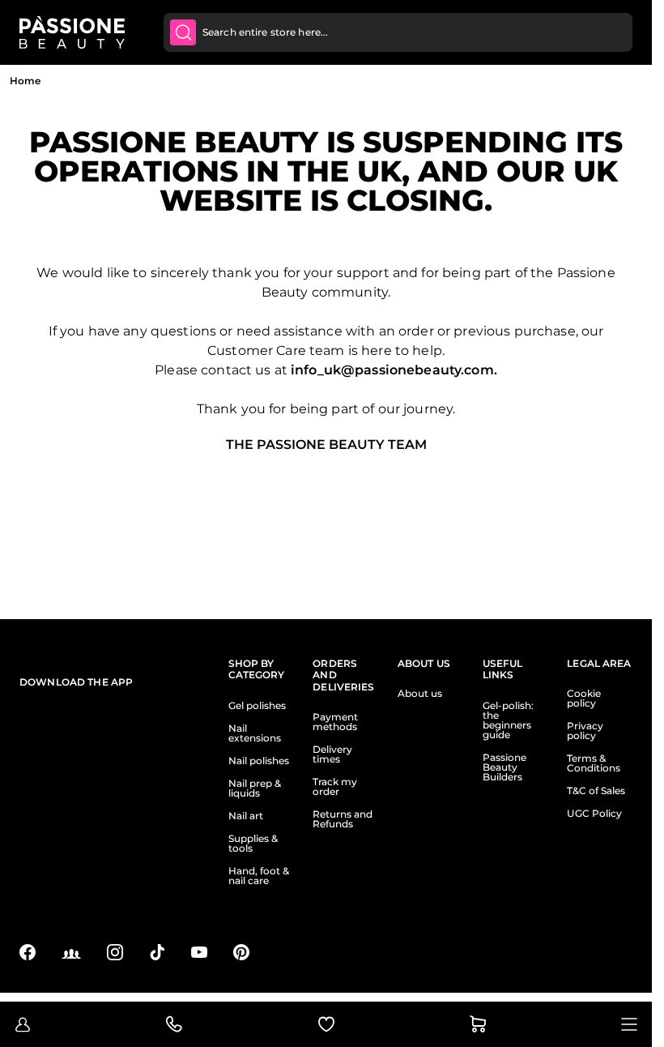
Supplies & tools (253, 843)
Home (25, 81)
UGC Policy (594, 813)
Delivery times (332, 754)
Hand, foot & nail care (258, 876)
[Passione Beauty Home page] (72, 32)
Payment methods (335, 722)
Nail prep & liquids (254, 788)
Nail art (245, 816)
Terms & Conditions (593, 763)
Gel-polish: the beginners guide (508, 720)
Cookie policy (584, 698)
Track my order (335, 787)
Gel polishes (257, 706)
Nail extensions (254, 733)
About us (420, 694)
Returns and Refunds (342, 819)
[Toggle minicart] (477, 1024)
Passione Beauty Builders (504, 767)
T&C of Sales (596, 791)
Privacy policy (585, 731)
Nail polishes (258, 761)
